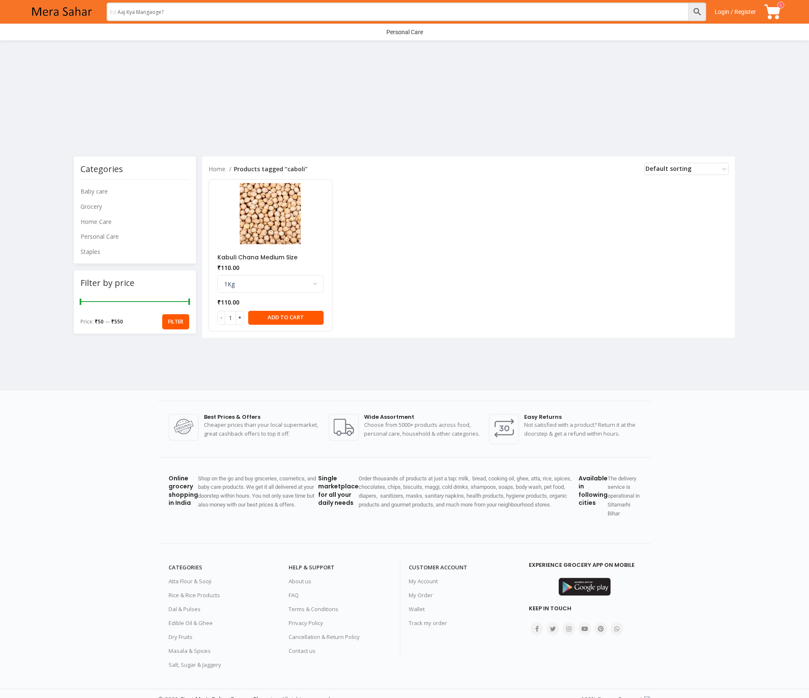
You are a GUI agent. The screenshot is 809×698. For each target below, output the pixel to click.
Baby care (94, 191)
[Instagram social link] (569, 629)
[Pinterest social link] (601, 629)
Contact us (302, 651)
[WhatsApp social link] (617, 629)
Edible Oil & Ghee (191, 623)
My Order (421, 595)
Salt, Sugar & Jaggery (195, 664)
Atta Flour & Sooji (190, 581)
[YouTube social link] (585, 629)
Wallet (417, 609)
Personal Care (99, 236)
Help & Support (312, 567)
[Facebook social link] (536, 629)
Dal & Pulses (185, 609)
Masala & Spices (190, 651)
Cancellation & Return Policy (324, 637)
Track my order (428, 623)
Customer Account (438, 567)
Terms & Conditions (313, 609)
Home (218, 169)
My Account (423, 581)
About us (300, 581)
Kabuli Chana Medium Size (257, 257)
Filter (175, 321)
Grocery (91, 206)
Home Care (96, 222)
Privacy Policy (306, 623)
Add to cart (286, 317)
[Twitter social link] (552, 629)
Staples (90, 252)
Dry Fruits (181, 637)
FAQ (294, 595)
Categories (185, 567)
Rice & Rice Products (194, 595)
